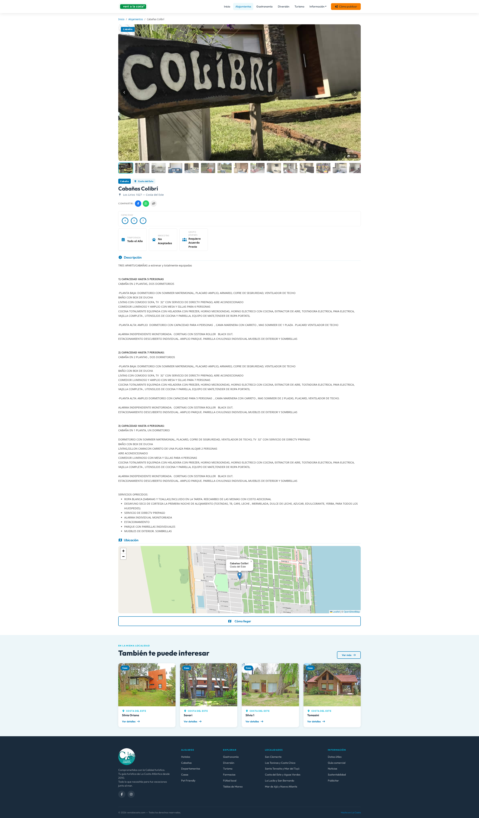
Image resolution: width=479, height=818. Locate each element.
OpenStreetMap (352, 611)
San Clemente (273, 757)
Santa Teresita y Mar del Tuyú (282, 768)
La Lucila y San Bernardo (279, 780)
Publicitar (333, 780)
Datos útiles (334, 757)
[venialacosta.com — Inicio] (133, 6)
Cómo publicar (348, 6)
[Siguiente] (355, 92)
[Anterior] (124, 92)
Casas (184, 774)
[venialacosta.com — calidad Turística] (126, 756)
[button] (239, 576)
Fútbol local (229, 780)
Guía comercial (336, 762)
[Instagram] (131, 794)
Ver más (347, 655)
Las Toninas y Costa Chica (280, 762)
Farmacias (229, 774)
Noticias (332, 768)
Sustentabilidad (337, 774)
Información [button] (316, 6)
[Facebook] (121, 794)
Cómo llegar (243, 621)
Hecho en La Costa (351, 812)
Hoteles (185, 757)
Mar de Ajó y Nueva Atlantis (281, 786)
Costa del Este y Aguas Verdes (282, 774)
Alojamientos (243, 6)
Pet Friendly (188, 780)
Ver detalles (129, 721)
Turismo (299, 6)
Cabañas (186, 762)
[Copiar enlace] (153, 203)
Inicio (227, 6)
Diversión (283, 6)
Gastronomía (264, 6)
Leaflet (336, 611)
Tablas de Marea (232, 786)
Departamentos (190, 768)
